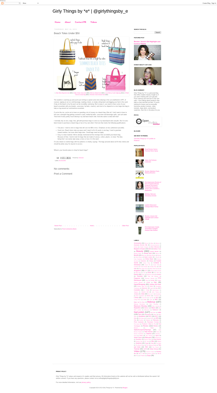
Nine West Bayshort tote (62, 93)
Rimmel (136, 328)
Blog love (144, 255)
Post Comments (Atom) (69, 229)
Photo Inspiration (139, 322)
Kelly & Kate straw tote (80, 93)
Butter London (148, 257)
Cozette (136, 266)
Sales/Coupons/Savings (142, 330)
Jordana (136, 294)
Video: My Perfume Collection (151, 161)
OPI (157, 318)
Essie (149, 272)
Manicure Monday (140, 306)
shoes (141, 335)
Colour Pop (146, 263)
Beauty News (137, 253)
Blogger (125, 387)
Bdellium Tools (157, 249)
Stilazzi (159, 341)
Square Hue (139, 341)
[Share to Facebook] (68, 158)
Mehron (146, 308)
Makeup (151, 302)
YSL (137, 355)
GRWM (148, 282)
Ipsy (156, 288)
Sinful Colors (138, 337)
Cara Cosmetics (138, 259)
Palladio (148, 320)
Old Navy (141, 318)
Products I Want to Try (149, 324)
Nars (139, 314)
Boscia (159, 255)
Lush (150, 299)
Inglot (151, 288)
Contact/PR (80, 22)
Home (57, 22)
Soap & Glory (147, 339)
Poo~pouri (136, 324)
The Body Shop (140, 345)
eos (144, 272)
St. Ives (147, 341)
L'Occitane (156, 295)
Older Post (125, 225)
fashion (159, 274)
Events (136, 274)
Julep (142, 294)
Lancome (144, 297)
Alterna (157, 243)
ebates (152, 270)
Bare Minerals (155, 247)
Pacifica (141, 320)
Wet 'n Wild (142, 353)
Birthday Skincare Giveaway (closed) (150, 194)
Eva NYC (156, 272)
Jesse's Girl (145, 292)
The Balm (158, 343)
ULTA (145, 349)
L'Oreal (136, 297)
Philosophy (156, 320)
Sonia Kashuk (157, 339)
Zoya (149, 355)
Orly (135, 320)
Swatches (139, 343)
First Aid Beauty (153, 276)
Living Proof (137, 299)
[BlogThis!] (63, 158)
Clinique (151, 261)
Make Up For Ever (139, 302)
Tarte (152, 343)
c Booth (157, 257)
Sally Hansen (148, 331)
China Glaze (149, 259)
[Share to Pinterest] (70, 158)
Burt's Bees (139, 257)
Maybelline (137, 308)
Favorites (140, 276)
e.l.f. (146, 270)
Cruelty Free (153, 266)
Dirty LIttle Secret (143, 268)
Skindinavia (158, 337)
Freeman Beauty (149, 278)
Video (137, 351)
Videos (93, 22)
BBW (149, 249)
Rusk (152, 328)
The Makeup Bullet (151, 345)
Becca (157, 253)
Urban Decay (154, 349)
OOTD (151, 318)
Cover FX (147, 264)
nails (159, 312)
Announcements (154, 245)
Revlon (155, 326)
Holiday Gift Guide (155, 284)
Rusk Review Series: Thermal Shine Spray (151, 150)
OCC (156, 316)
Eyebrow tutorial (150, 274)
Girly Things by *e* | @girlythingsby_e (90, 11)
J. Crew (146, 290)
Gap (147, 280)
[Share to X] (65, 158)
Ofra (135, 318)
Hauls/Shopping (139, 284)
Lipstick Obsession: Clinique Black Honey (151, 205)
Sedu (157, 331)
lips (157, 297)
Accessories (62, 160)
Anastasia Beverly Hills (140, 245)
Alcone (146, 243)
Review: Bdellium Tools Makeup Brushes (152, 172)
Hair (155, 282)
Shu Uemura (149, 335)
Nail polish (139, 312)
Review (145, 326)
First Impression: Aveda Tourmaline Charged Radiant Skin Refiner (152, 228)
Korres (149, 295)
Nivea (154, 314)
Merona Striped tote (95, 93)
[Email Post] (57, 157)
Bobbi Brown (152, 255)
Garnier (152, 280)
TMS (146, 347)
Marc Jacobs (155, 306)
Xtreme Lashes (151, 353)
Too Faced (155, 347)
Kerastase (158, 294)
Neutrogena (148, 314)
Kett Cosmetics (140, 295)
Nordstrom (142, 316)
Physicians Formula (153, 322)
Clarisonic (143, 261)
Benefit (136, 255)
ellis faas (138, 272)
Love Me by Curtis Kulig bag (113, 93)
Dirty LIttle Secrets (154, 268)
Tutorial (136, 349)
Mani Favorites (154, 304)
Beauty (139, 251)
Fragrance (137, 278)
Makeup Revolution (139, 304)
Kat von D (150, 294)
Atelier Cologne (144, 247)
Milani (153, 308)
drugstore (137, 270)
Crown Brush (143, 266)
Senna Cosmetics (138, 333)
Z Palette (142, 355)
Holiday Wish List (142, 286)
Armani (136, 247)
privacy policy (86, 382)
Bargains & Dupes (139, 249)
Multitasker (156, 309)
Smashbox (139, 339)
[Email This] (61, 158)
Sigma (157, 335)
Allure (151, 243)
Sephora (149, 333)
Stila (152, 341)
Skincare (148, 337)
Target (147, 343)
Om (147, 318)
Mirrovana (146, 309)
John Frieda (155, 292)
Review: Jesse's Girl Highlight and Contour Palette (151, 217)
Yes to (159, 353)
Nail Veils (153, 312)
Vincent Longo (150, 351)
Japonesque (155, 290)
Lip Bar (151, 297)
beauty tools (148, 253)
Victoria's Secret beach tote (97, 94)
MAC (156, 299)
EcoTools (158, 270)
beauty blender (154, 251)
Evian (142, 274)
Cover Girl (156, 264)
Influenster (144, 288)
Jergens (136, 292)
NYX (150, 316)
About (68, 22)
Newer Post (58, 225)
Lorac (144, 299)
